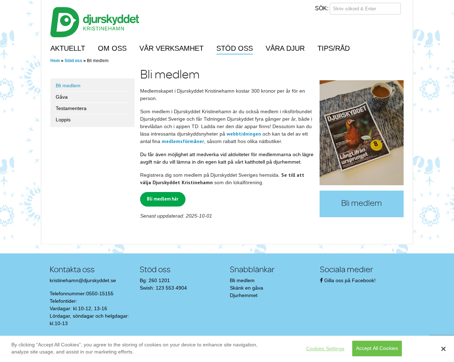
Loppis (63, 119)
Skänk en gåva (246, 288)
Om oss (112, 48)
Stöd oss (234, 48)
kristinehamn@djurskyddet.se (83, 280)
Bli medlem (68, 85)
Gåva (62, 97)
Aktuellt (67, 48)
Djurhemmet (244, 295)
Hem (55, 60)
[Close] (443, 349)
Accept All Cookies (377, 348)
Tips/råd (333, 48)
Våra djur (285, 48)
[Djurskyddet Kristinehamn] (94, 21)
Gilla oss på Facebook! (350, 280)
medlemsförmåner (183, 141)
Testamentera (71, 108)
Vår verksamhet (171, 48)
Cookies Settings (325, 348)
